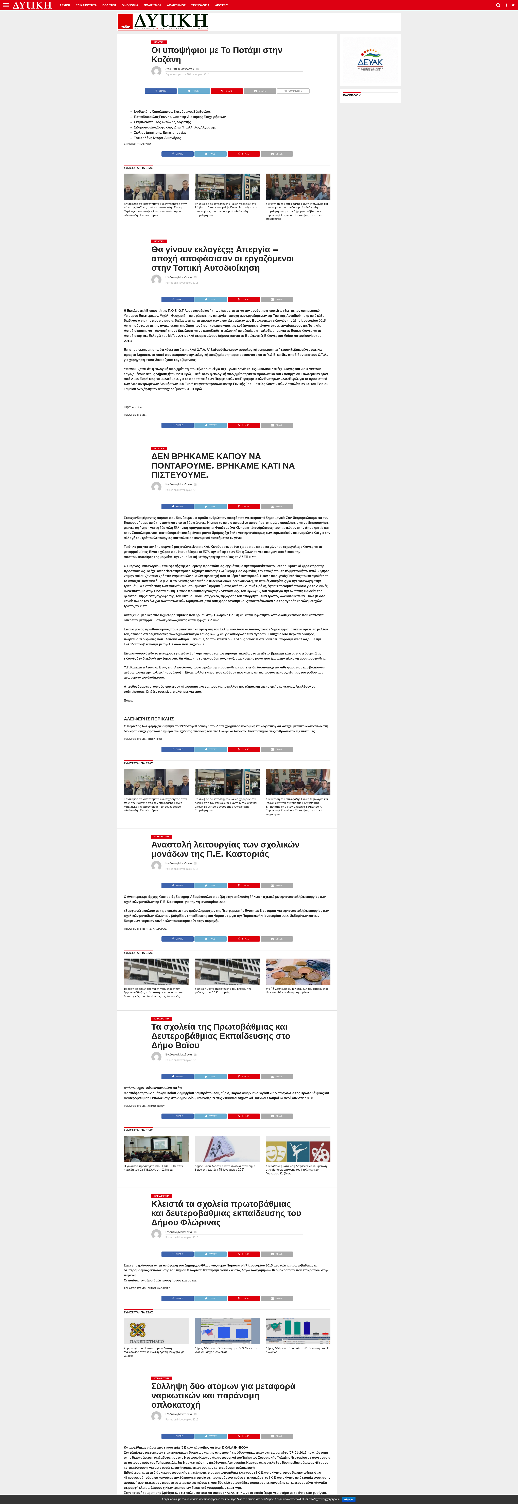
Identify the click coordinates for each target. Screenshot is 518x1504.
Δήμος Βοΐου (156, 1105)
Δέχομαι (348, 1499)
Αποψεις (221, 5)
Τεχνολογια (200, 5)
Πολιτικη (109, 5)
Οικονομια (130, 5)
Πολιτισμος (152, 5)
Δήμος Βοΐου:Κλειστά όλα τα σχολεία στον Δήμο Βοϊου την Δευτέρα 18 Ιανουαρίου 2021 (225, 1168)
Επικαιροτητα (86, 5)
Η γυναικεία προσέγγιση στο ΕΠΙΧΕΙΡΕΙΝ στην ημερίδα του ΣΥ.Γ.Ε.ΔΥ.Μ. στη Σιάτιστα (153, 1168)
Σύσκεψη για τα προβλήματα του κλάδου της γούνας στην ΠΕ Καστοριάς (223, 990)
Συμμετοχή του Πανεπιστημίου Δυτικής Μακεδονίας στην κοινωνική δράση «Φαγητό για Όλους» (154, 1352)
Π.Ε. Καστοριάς (157, 928)
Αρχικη (64, 5)
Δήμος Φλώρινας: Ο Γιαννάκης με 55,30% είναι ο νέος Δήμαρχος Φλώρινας (226, 1350)
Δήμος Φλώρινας (159, 1288)
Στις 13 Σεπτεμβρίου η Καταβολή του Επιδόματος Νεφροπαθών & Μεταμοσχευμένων (297, 990)
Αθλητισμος (176, 5)
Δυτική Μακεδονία (183, 68)
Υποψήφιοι (144, 143)
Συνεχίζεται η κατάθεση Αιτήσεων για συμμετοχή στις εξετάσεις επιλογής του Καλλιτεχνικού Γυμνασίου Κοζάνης (296, 1169)
